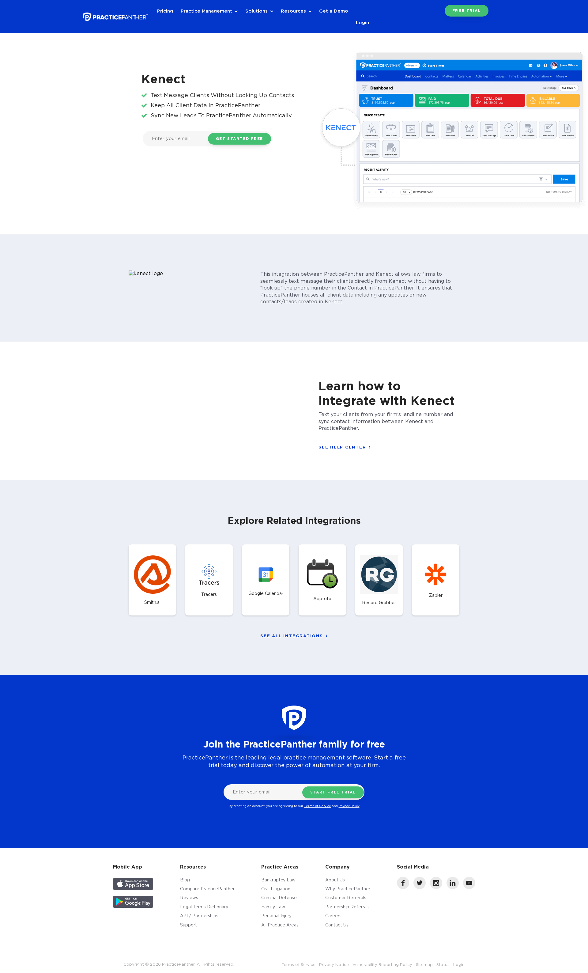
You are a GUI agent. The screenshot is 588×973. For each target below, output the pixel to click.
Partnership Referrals (347, 906)
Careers (333, 915)
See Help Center (342, 447)
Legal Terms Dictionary (204, 906)
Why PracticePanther (347, 888)
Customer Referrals (345, 897)
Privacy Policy (349, 806)
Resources (293, 10)
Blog (185, 879)
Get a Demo (333, 10)
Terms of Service (317, 806)
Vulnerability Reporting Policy (382, 964)
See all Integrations (291, 636)
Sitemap (424, 964)
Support (188, 924)
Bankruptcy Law (278, 879)
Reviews (189, 897)
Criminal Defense (279, 897)
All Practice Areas (280, 924)
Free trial (466, 11)
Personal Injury (276, 915)
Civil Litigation (275, 888)
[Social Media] (403, 887)
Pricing (165, 10)
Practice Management (206, 10)
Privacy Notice (334, 964)
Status (443, 964)
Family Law (273, 906)
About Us (335, 879)
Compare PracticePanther (207, 888)
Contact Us (337, 924)
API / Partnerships (199, 915)
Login (362, 22)
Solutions (256, 10)
